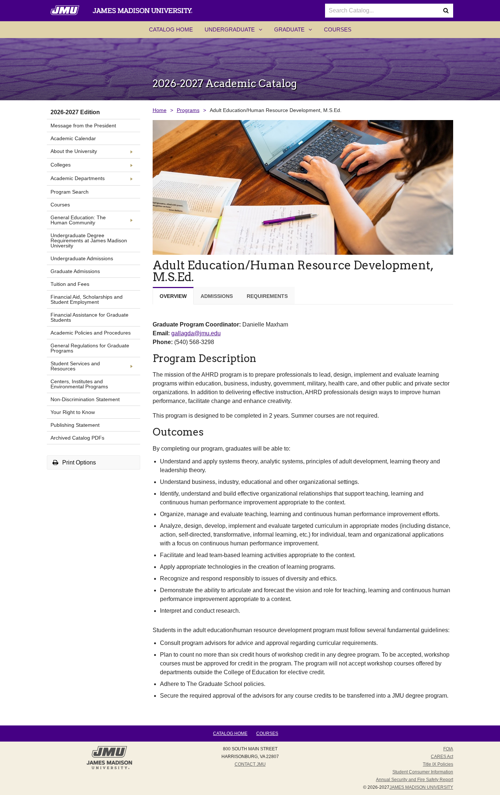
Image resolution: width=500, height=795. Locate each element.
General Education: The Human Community (78, 219)
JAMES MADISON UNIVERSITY (421, 787)
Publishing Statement (75, 425)
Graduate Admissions (75, 271)
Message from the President (83, 125)
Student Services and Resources (75, 366)
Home (160, 110)
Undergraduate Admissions (82, 258)
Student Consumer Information (422, 772)
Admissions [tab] (217, 296)
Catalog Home (171, 29)
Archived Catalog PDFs (77, 438)
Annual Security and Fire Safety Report (414, 779)
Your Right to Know (73, 412)
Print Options (78, 462)
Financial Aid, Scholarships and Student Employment (87, 299)
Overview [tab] (173, 296)
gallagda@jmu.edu (196, 333)
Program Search (70, 192)
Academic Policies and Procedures (91, 333)
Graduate (296, 32)
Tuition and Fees (70, 284)
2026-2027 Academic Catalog (225, 83)
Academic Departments (78, 178)
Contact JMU (250, 764)
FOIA (448, 748)
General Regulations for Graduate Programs (90, 348)
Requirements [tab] (267, 296)
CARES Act (442, 756)
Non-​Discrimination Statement (85, 399)
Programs (188, 110)
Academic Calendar (73, 138)
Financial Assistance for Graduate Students (89, 317)
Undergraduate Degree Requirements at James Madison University (89, 240)
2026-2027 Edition (75, 112)
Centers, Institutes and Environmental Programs (79, 383)
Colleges (61, 165)
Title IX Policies (438, 764)
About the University (74, 151)
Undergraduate (236, 32)
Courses (337, 29)
